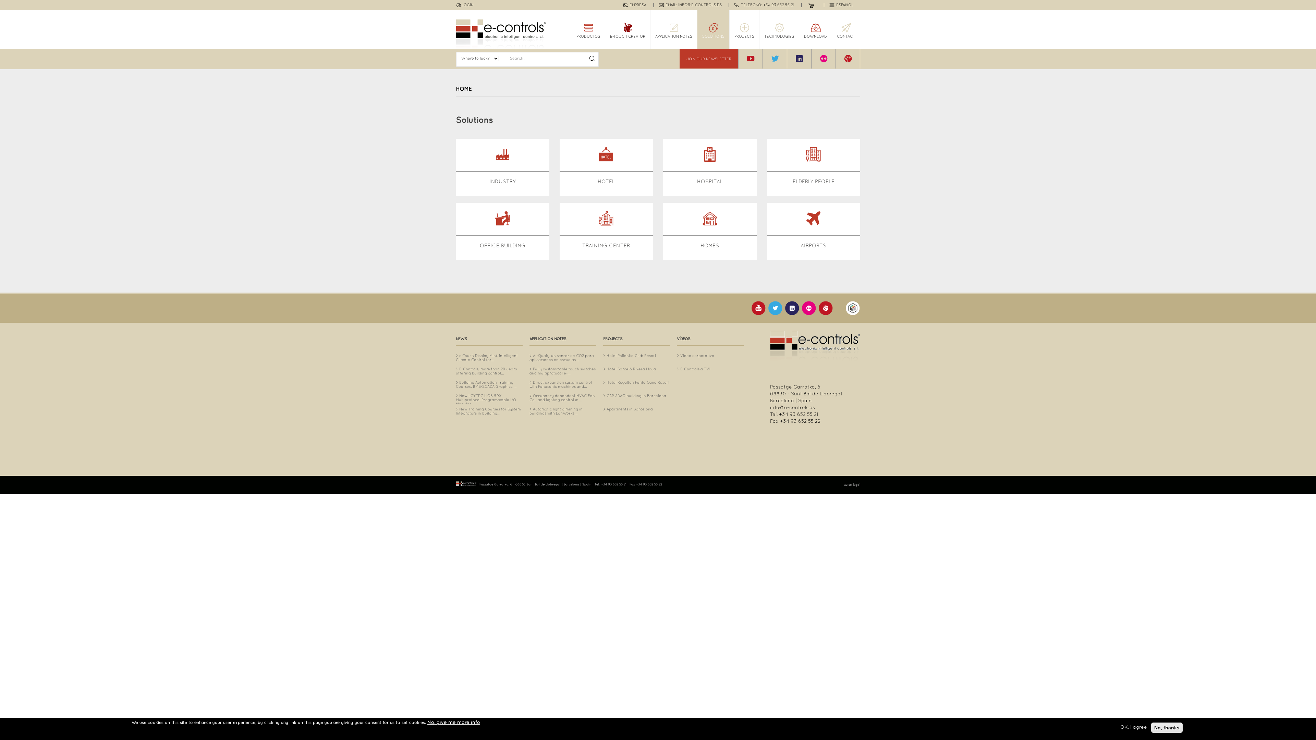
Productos (588, 36)
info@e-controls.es (792, 408)
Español (844, 5)
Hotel (606, 182)
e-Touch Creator (627, 36)
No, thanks (1167, 727)
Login (468, 5)
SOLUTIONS (713, 36)
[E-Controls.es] (501, 34)
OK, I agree (1133, 727)
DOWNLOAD (815, 36)
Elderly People (813, 182)
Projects (744, 36)
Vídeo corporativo (697, 356)
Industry (502, 182)
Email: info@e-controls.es (694, 5)
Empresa (638, 5)
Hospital (710, 182)
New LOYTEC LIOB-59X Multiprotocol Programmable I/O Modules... (486, 400)
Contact (846, 36)
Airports (813, 246)
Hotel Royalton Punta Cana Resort (638, 382)
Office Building (502, 246)
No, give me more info (453, 722)
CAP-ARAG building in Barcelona (636, 396)
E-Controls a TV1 (695, 369)
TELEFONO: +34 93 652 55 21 (767, 5)
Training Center (606, 246)
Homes (709, 246)
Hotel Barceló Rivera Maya (631, 369)
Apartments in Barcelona (630, 409)
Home (464, 89)
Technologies (779, 36)
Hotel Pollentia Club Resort (631, 356)
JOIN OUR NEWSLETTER (708, 59)
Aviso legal (852, 485)
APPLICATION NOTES (673, 36)
